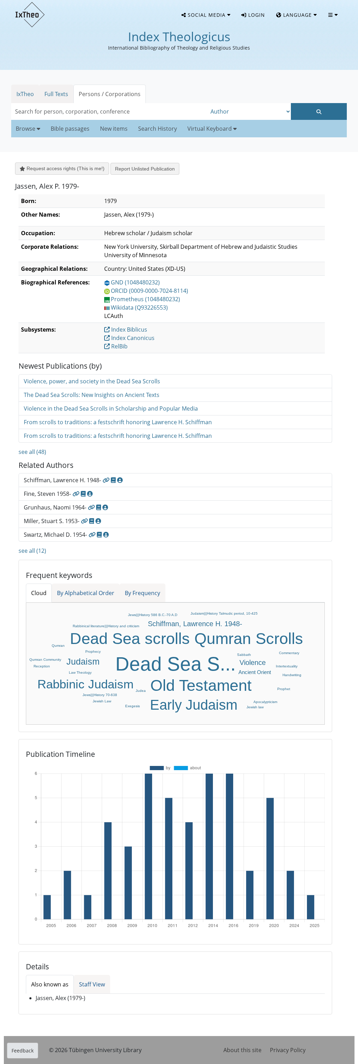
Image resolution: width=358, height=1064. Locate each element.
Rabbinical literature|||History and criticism (106, 626)
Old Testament (201, 685)
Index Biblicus (128, 329)
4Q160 (40, 650)
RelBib (119, 346)
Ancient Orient (254, 672)
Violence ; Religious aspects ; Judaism (102, 717)
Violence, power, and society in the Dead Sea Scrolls (92, 381)
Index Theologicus (179, 36)
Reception (42, 666)
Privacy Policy (288, 1050)
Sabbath (244, 655)
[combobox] (109, 111)
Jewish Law (102, 701)
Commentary (289, 653)
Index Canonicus (132, 338)
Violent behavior (203, 720)
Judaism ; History (50, 634)
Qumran (58, 645)
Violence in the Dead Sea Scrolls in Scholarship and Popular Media (111, 408)
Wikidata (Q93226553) (139, 307)
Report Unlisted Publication (145, 169)
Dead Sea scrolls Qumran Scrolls (186, 638)
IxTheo (25, 94)
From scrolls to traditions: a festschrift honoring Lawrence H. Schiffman (118, 422)
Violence (252, 662)
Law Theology (80, 672)
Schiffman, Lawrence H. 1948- (195, 624)
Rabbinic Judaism (85, 684)
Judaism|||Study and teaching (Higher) (85, 613)
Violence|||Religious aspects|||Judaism (125, 607)
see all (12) (32, 551)
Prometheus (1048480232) (145, 299)
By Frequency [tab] (142, 593)
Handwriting (291, 675)
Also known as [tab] (50, 984)
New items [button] (114, 128)
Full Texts (56, 94)
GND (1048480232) (135, 282)
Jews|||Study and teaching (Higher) (71, 620)
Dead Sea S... (175, 664)
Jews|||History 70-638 (100, 695)
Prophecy (93, 651)
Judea (141, 691)
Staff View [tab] (92, 984)
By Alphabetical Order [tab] (85, 593)
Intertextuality (287, 666)
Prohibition (166, 605)
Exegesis (132, 706)
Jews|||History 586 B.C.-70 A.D (152, 615)
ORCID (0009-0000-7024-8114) (149, 291)
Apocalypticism (265, 702)
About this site (242, 1050)
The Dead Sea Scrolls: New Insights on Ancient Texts (91, 395)
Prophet (283, 689)
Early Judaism (193, 704)
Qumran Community (45, 659)
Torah (259, 619)
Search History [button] (157, 128)
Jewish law (255, 707)
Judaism (83, 661)
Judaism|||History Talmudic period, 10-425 (224, 613)
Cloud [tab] (38, 593)
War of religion (309, 684)
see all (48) (32, 452)
